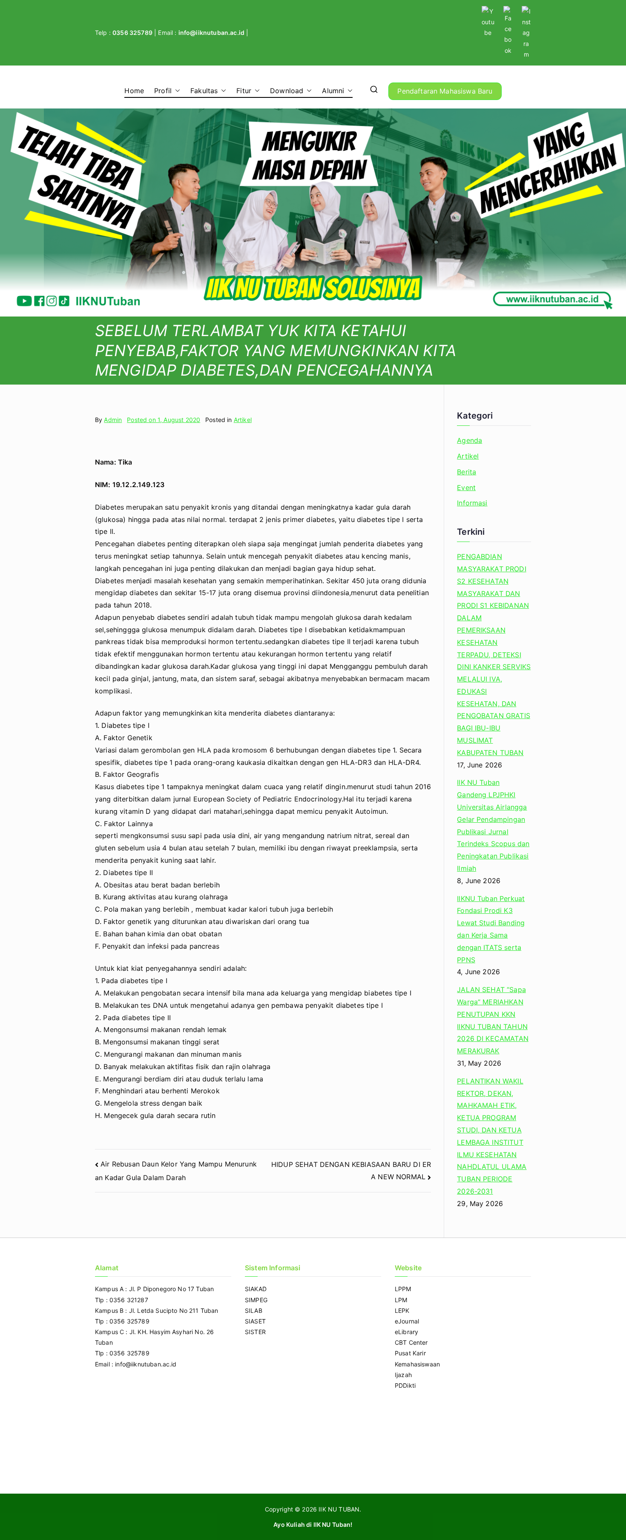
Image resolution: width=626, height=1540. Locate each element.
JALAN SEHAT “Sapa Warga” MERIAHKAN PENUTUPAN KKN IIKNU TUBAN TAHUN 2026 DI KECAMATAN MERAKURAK (492, 1020)
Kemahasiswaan (417, 1364)
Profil (163, 90)
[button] (176, 91)
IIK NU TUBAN (339, 1509)
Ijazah (403, 1374)
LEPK (402, 1310)
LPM (401, 1299)
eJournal (407, 1321)
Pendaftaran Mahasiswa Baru (444, 91)
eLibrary (406, 1331)
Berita (466, 472)
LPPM (403, 1288)
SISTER (255, 1331)
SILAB (253, 1310)
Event (466, 487)
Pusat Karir (410, 1353)
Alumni (333, 90)
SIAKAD (256, 1288)
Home (134, 90)
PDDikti (405, 1385)
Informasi (472, 503)
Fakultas (204, 90)
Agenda (469, 440)
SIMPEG (256, 1299)
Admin (113, 419)
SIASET (255, 1321)
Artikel (243, 419)
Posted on (163, 419)
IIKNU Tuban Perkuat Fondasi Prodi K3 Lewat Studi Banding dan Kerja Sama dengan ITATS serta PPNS (491, 929)
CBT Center (411, 1342)
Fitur (243, 90)
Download (286, 90)
